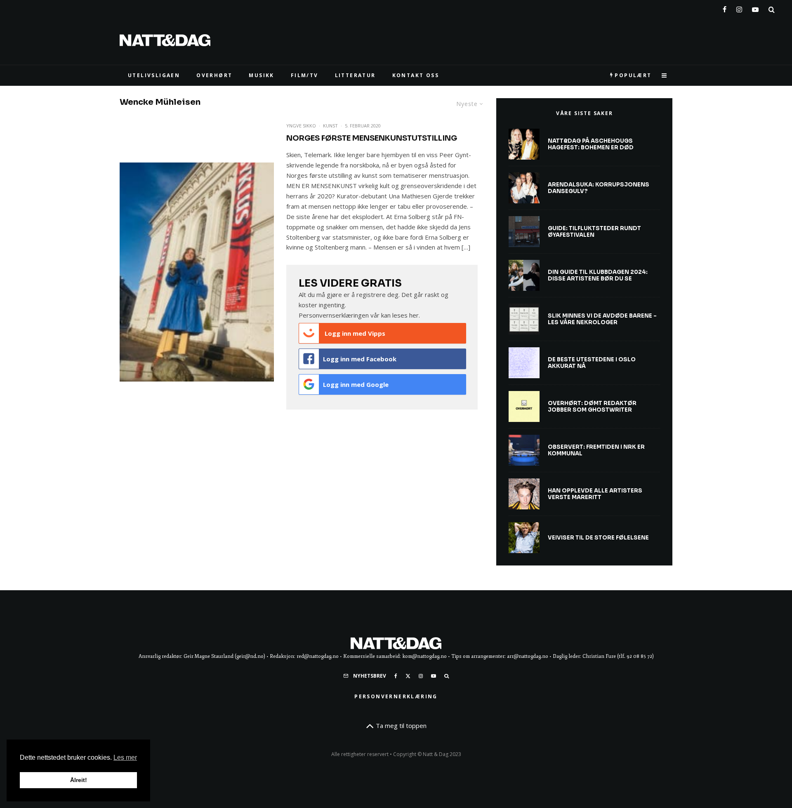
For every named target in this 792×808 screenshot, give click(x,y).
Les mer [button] (125, 757)
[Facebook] (724, 8)
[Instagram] (739, 8)
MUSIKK (261, 75)
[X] (408, 676)
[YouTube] (755, 8)
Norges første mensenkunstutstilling (371, 138)
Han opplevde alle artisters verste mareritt (595, 494)
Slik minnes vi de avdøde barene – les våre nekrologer (602, 319)
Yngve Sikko (301, 125)
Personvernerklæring (396, 696)
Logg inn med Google (356, 384)
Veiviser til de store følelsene (598, 538)
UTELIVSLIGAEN (154, 75)
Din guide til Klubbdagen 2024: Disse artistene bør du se (598, 275)
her (414, 315)
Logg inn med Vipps (354, 333)
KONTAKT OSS (415, 75)
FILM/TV (304, 75)
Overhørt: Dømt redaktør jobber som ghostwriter (592, 406)
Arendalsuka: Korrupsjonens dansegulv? (598, 187)
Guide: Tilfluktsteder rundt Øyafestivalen (594, 231)
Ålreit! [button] (78, 780)
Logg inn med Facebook (359, 359)
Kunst (330, 125)
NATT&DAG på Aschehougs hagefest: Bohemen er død (591, 144)
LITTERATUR (355, 75)
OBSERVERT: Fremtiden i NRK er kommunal (596, 450)
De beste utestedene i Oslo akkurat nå (592, 362)
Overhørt (214, 75)
